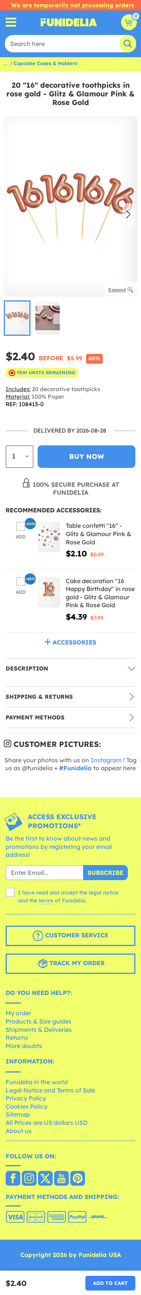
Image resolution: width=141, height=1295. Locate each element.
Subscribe (105, 872)
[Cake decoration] (49, 592)
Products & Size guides (38, 1021)
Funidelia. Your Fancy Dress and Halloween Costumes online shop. (69, 22)
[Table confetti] (49, 537)
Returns (17, 1037)
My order (18, 1013)
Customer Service (75, 935)
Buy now (86, 456)
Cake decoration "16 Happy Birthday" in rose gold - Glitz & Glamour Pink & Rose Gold (100, 593)
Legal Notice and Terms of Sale (50, 1090)
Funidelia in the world (37, 1082)
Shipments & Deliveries (39, 1029)
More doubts (24, 1046)
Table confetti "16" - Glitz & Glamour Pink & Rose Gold (98, 533)
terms (46, 900)
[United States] (13, 1179)
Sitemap (18, 1114)
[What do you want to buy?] (11, 22)
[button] (128, 215)
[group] (17, 318)
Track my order (76, 963)
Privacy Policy (26, 1098)
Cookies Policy (26, 1106)
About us (19, 1131)
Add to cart (110, 1283)
